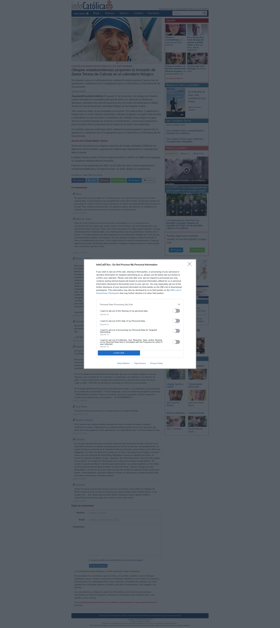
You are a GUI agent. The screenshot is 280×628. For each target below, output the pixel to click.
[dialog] (140, 314)
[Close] (190, 265)
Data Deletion (123, 363)
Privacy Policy (156, 363)
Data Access (140, 363)
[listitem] (140, 304)
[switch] (176, 311)
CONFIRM (119, 353)
